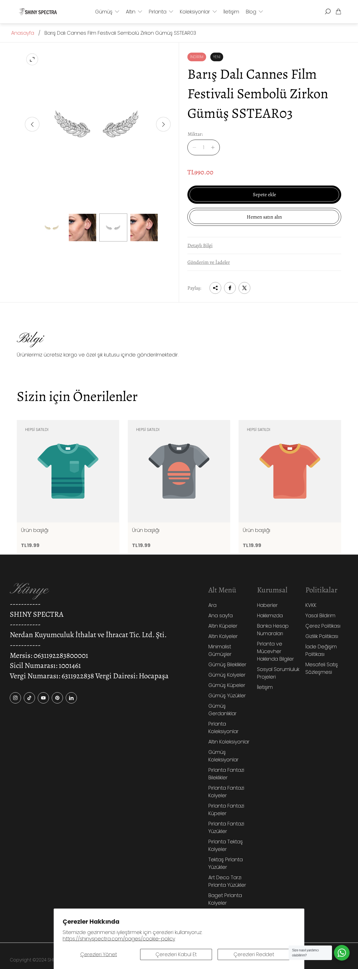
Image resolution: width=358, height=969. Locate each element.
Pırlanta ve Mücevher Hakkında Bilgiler (275, 651)
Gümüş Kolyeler (227, 674)
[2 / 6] (82, 227)
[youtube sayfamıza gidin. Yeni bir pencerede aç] (43, 697)
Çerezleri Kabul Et (176, 954)
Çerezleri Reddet (254, 954)
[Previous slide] (32, 124)
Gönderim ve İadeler (208, 262)
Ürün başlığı (34, 530)
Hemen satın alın (264, 216)
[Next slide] (163, 124)
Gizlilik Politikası (321, 636)
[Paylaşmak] (215, 288)
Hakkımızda (270, 615)
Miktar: (195, 134)
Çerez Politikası (322, 625)
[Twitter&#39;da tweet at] (244, 288)
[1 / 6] (52, 227)
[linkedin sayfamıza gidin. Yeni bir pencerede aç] (71, 697)
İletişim (265, 687)
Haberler (267, 605)
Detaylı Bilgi (200, 245)
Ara (212, 605)
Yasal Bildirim (320, 615)
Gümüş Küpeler (226, 685)
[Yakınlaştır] (32, 59)
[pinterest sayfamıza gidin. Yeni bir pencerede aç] (57, 697)
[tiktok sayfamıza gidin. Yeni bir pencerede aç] (29, 697)
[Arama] (328, 11)
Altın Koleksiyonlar (228, 741)
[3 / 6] (113, 227)
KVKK (310, 605)
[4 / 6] (144, 227)
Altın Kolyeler (223, 636)
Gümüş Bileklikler (227, 664)
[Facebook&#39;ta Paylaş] (230, 288)
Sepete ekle (264, 194)
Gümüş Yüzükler (227, 695)
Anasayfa (22, 32)
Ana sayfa (220, 615)
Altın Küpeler (222, 625)
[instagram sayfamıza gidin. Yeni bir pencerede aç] (15, 697)
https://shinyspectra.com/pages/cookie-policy (119, 938)
